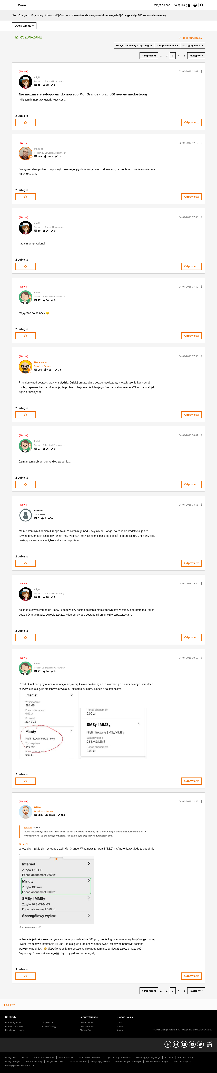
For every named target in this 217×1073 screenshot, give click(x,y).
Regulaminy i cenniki (15, 1030)
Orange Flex (11, 1057)
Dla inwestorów (87, 1026)
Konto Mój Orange (57, 15)
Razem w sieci (66, 1057)
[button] (201, 71)
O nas (119, 1022)
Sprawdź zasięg (49, 1026)
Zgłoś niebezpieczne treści (118, 1057)
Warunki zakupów (78, 1061)
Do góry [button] (10, 1004)
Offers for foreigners (182, 1061)
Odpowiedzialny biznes (43, 1057)
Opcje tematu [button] (23, 25)
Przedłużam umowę (14, 1026)
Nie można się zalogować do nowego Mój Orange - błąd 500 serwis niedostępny (83, 94)
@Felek (28, 827)
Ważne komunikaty (33, 1061)
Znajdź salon (47, 1022)
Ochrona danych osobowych (128, 1061)
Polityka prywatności (100, 1061)
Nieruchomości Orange (157, 1061)
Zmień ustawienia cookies (90, 1057)
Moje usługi (37, 15)
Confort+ (169, 1057)
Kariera (120, 1030)
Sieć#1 (25, 1057)
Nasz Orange (19, 15)
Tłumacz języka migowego (148, 1057)
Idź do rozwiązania (192, 37)
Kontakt (120, 1026)
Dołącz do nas (161, 5)
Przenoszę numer (13, 1022)
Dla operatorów (87, 1022)
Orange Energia (12, 1061)
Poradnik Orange (186, 1057)
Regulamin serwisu (56, 1061)
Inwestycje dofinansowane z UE (20, 1066)
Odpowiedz (191, 122)
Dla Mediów (85, 1030)
